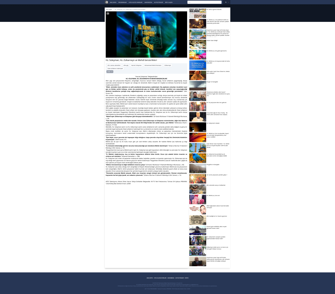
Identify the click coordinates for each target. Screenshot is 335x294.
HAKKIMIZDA (148, 2)
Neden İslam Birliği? (212, 40)
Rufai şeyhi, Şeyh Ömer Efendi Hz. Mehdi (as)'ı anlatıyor (218, 72)
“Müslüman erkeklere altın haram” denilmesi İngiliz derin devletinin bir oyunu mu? (218, 93)
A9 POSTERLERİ (158, 2)
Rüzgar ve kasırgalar (212, 82)
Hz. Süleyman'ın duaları (213, 123)
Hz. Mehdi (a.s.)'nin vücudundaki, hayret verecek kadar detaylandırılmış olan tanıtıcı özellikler (218, 135)
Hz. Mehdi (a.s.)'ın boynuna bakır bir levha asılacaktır (218, 62)
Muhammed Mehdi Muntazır (153, 65)
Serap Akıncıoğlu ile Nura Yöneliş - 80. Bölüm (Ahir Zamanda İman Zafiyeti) (217, 113)
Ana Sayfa (109, 9)
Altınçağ (126, 65)
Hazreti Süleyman (136, 65)
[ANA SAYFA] (106, 2)
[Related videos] (108, 13)
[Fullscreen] (184, 55)
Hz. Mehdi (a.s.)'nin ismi (213, 195)
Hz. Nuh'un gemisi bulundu (214, 9)
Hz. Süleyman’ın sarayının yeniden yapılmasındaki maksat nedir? (216, 237)
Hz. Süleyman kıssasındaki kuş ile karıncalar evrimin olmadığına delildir (217, 155)
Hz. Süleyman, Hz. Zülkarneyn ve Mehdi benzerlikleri (130, 9)
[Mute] (112, 55)
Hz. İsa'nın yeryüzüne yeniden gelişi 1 (217, 175)
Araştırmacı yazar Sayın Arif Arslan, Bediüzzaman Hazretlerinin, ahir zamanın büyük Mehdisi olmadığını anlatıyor (218, 259)
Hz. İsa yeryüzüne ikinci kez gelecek (216, 102)
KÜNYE (186, 278)
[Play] (108, 55)
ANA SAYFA (113, 2)
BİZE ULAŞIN (168, 2)
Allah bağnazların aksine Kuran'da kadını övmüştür (218, 206)
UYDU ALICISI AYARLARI (135, 2)
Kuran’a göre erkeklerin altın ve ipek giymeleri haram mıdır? (216, 227)
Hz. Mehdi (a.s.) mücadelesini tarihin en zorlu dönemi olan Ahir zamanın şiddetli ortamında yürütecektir (218, 21)
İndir (108, 71)
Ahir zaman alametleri (114, 65)
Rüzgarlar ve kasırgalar (213, 164)
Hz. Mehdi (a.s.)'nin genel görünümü (217, 51)
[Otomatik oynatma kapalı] (168, 55)
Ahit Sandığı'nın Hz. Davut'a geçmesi (217, 216)
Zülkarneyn (167, 65)
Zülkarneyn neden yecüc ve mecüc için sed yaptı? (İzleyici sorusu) (217, 248)
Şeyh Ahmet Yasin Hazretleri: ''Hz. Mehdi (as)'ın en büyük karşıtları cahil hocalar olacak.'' (218, 145)
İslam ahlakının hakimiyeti (115, 68)
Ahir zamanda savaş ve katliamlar (216, 185)
